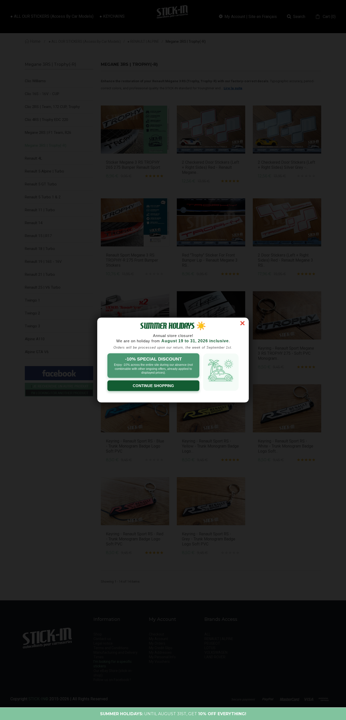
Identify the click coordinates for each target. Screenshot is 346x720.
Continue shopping (153, 385)
